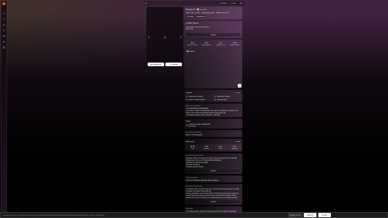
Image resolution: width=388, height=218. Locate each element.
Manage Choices (295, 215)
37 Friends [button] (190, 16)
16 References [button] (201, 16)
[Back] (146, 3)
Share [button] (234, 3)
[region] (213, 68)
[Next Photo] (180, 37)
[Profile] (3, 47)
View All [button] (237, 92)
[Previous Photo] (148, 37)
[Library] (3, 13)
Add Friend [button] (223, 3)
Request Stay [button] (157, 64)
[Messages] (3, 30)
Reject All (310, 215)
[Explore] (3, 19)
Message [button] (175, 64)
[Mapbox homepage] (190, 51)
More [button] (241, 3)
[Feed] (3, 24)
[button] (3, 36)
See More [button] (213, 35)
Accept (324, 215)
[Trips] (3, 41)
